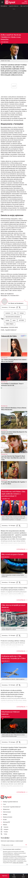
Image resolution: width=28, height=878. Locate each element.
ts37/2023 (21, 320)
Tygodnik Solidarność (13, 6)
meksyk (7, 320)
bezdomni (8, 313)
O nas (4, 804)
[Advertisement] (14, 20)
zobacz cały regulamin (18, 862)
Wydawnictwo (6, 809)
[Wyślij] (26, 844)
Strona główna (4, 6)
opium (14, 320)
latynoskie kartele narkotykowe (13, 317)
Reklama (5, 825)
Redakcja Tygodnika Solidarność (10, 802)
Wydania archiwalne (7, 817)
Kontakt (5, 819)
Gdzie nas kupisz (7, 812)
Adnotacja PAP (6, 822)
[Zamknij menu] (2, 2)
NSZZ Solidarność (24, 2)
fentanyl (22, 313)
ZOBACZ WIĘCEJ (10, 324)
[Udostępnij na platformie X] (19, 307)
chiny (15, 313)
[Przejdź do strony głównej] (10, 2)
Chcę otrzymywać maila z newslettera (12, 849)
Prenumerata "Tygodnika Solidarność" (12, 807)
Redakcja (5, 814)
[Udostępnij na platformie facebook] (17, 307)
